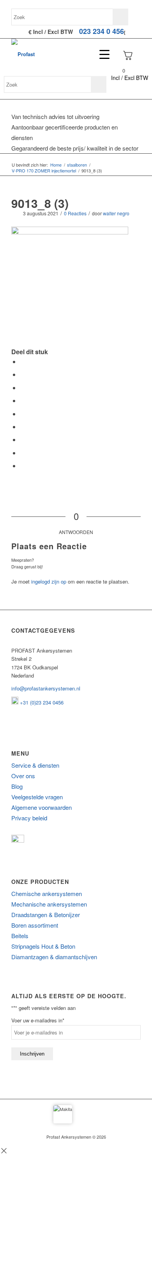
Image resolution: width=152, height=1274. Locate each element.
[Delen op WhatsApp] (22, 387)
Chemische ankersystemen (46, 893)
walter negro (116, 213)
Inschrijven (32, 1054)
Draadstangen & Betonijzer (45, 914)
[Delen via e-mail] (22, 465)
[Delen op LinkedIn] (22, 414)
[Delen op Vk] (22, 439)
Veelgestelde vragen (37, 797)
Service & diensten (35, 765)
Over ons (23, 776)
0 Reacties (75, 213)
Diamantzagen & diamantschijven (54, 957)
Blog (17, 786)
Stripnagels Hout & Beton (43, 946)
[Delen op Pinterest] (22, 400)
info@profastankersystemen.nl (45, 688)
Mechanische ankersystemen (49, 904)
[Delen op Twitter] (22, 374)
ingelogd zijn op (48, 581)
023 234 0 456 (101, 31)
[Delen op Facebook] (22, 361)
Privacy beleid (29, 818)
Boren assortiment (34, 925)
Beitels (19, 936)
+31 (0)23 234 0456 (41, 702)
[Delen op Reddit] (22, 453)
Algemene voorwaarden (41, 807)
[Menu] (101, 54)
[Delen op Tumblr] (22, 426)
